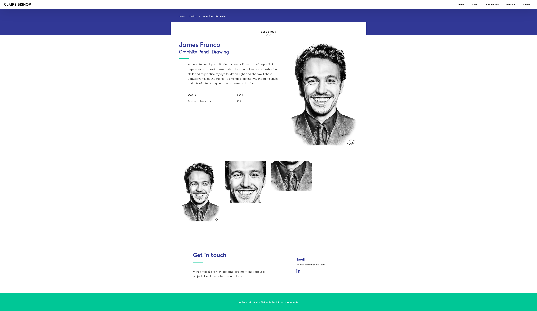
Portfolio (510, 4)
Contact (527, 4)
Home (461, 4)
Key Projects (492, 4)
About (475, 4)
